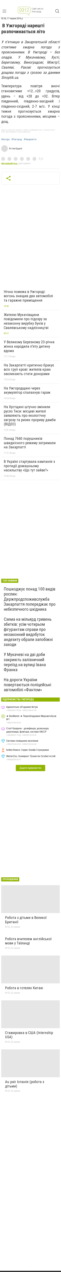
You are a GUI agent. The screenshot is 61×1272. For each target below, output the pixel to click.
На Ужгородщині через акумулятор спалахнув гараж (27, 390)
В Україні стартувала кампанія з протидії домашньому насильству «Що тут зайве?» (29, 465)
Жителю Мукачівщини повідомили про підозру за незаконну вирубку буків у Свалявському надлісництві (26, 321)
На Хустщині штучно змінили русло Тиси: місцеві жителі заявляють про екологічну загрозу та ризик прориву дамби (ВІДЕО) (30, 415)
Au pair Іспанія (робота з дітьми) (24, 1084)
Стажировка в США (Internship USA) (29, 1035)
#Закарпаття (30, 139)
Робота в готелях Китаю (24, 988)
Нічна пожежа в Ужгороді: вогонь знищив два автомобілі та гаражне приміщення (28, 296)
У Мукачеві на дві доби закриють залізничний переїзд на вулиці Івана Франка (25, 662)
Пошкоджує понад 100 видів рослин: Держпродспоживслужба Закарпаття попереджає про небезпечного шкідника (30, 599)
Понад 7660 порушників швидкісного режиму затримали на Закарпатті (30, 442)
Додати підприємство (30, 767)
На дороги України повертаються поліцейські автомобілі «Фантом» (27, 684)
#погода (5, 139)
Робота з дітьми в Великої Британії (25, 919)
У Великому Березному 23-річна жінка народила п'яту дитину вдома (29, 346)
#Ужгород (16, 139)
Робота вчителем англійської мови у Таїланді (28, 941)
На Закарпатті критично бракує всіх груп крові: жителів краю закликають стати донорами (29, 369)
